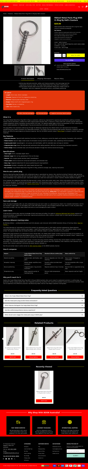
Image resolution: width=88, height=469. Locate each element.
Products (10, 13)
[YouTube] (12, 459)
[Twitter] (15, 459)
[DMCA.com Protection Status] (45, 465)
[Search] (79, 7)
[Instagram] (6, 459)
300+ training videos (35, 246)
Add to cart (75, 55)
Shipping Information (44, 78)
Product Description (27, 78)
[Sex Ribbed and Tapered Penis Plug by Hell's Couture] (12, 336)
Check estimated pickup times (64, 69)
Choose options (33, 357)
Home (4, 13)
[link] (64, 55)
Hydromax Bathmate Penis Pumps (65, 213)
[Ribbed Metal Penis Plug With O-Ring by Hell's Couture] (44, 380)
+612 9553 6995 (12, 449)
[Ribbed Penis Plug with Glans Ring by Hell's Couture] (54, 336)
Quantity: (57, 52)
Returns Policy (59, 78)
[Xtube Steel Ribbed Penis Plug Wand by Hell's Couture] (75, 336)
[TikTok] (9, 459)
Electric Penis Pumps (33, 183)
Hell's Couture (63, 42)
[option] (27, 40)
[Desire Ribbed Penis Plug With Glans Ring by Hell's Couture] (33, 336)
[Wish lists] (82, 7)
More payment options (69, 63)
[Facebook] (3, 459)
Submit (75, 455)
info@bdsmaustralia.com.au (11, 452)
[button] (4, 40)
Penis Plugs (61, 131)
